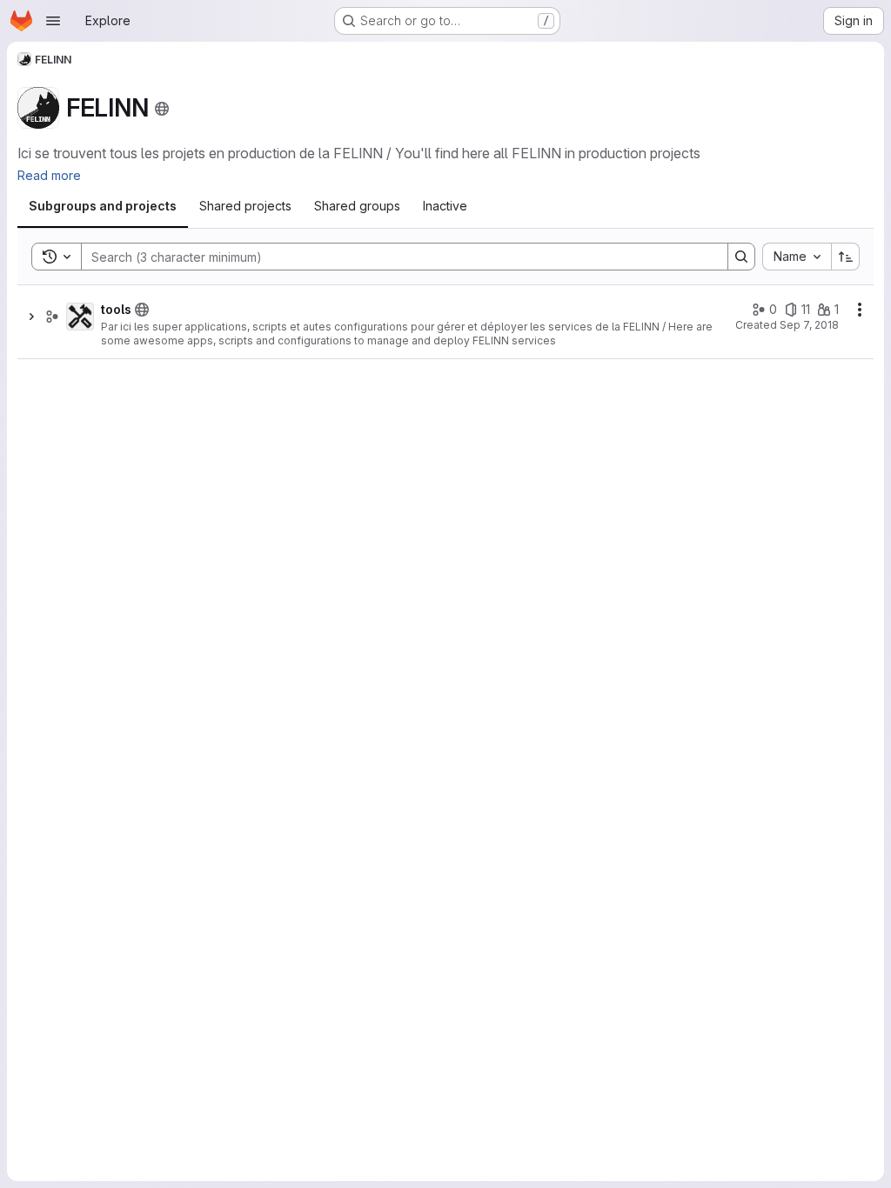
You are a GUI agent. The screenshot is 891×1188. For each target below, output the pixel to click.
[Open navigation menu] (53, 21)
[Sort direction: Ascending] (846, 256)
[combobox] (796, 256)
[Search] (741, 256)
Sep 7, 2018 (809, 324)
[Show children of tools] (31, 316)
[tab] (102, 206)
